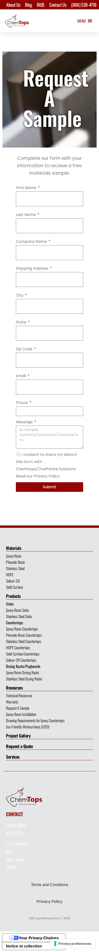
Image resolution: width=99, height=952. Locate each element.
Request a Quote (19, 746)
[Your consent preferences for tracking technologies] (73, 943)
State (21, 322)
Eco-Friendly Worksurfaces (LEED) (27, 727)
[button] (81, 21)
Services (12, 757)
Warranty (12, 702)
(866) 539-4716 (84, 4)
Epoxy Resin (13, 556)
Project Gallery (18, 735)
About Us (13, 4)
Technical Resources (19, 695)
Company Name (32, 241)
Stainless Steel (15, 568)
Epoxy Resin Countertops (22, 629)
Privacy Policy (49, 901)
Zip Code (24, 349)
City (20, 295)
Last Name (26, 214)
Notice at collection (24, 946)
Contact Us (57, 4)
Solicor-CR (13, 581)
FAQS (40, 4)
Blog (28, 4)
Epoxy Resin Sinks (17, 610)
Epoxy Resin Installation (21, 714)
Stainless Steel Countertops (23, 641)
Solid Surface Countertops (22, 654)
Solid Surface (14, 587)
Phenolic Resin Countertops (24, 635)
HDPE (9, 574)
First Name (26, 187)
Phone (22, 402)
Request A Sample (17, 708)
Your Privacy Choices (39, 937)
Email (21, 376)
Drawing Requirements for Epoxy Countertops (35, 720)
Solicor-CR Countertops (21, 660)
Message (25, 422)
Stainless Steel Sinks (19, 616)
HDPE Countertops (18, 647)
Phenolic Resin (15, 562)
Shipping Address (32, 268)
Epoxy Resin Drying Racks (22, 672)
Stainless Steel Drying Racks (24, 679)
